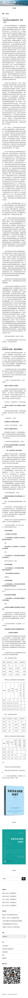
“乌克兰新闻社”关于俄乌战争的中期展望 (12, 921)
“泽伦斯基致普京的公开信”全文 (10, 924)
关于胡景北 (5, 946)
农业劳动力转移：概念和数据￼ (12, 349)
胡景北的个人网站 (9, 2)
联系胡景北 (13, 893)
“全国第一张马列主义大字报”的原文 (11, 927)
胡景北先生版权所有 (12, 994)
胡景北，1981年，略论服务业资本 (10, 918)
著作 (3, 955)
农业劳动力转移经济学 (7, 949)
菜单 (15, 8)
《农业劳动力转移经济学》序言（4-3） (12, 21)
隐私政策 (4, 958)
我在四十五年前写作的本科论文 (10, 914)
